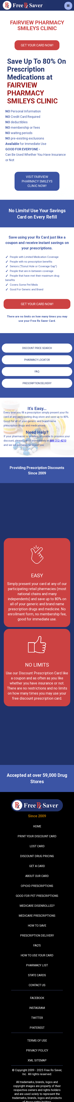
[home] (23, 5)
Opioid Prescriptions (37, 886)
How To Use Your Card (37, 955)
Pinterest (37, 1027)
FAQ (37, 371)
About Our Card (37, 876)
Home (37, 826)
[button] (68, 6)
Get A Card (37, 866)
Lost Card (37, 846)
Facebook (37, 998)
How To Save (37, 925)
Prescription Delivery (37, 383)
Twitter (37, 1018)
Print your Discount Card (37, 836)
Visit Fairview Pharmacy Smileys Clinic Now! (37, 181)
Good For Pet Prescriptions (37, 896)
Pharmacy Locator (37, 359)
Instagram (37, 1008)
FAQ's (37, 945)
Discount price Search (37, 348)
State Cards (37, 975)
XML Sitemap (37, 1060)
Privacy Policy (37, 1050)
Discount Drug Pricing (37, 856)
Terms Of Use (37, 1040)
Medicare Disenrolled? (37, 905)
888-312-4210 (58, 440)
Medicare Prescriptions (37, 915)
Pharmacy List (37, 965)
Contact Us (37, 985)
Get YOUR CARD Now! (37, 45)
